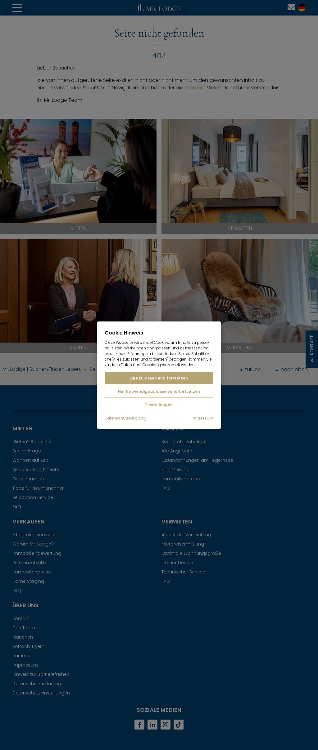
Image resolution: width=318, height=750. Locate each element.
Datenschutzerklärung (126, 418)
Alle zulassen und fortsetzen (159, 378)
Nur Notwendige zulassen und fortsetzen (159, 391)
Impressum (202, 418)
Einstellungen (159, 404)
